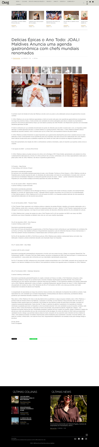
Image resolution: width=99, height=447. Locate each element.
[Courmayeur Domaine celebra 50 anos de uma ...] (19, 17)
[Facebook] (93, 2)
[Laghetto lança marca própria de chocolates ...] (36, 18)
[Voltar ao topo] (87, 435)
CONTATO (18, 4)
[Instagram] (87, 4)
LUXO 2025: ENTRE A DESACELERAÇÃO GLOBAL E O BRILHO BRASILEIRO (27, 398)
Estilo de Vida (53, 428)
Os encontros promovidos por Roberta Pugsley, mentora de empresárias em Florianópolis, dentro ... (68, 424)
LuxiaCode (52, 443)
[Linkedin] (90, 2)
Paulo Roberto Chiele (25, 402)
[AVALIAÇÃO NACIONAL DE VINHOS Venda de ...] (53, 16)
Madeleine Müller (24, 412)
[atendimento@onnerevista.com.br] (87, 2)
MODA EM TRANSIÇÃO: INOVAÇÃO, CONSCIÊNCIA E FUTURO (26, 409)
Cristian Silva (23, 422)
